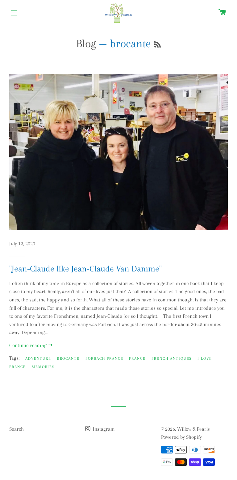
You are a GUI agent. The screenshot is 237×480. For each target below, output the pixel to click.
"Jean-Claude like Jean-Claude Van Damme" (85, 269)
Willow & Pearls (193, 429)
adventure (38, 358)
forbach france (104, 358)
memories (43, 367)
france (137, 358)
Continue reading (28, 345)
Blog (86, 43)
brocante (68, 358)
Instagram (103, 429)
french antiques (172, 358)
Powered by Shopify (181, 437)
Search (16, 429)
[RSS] (157, 45)
